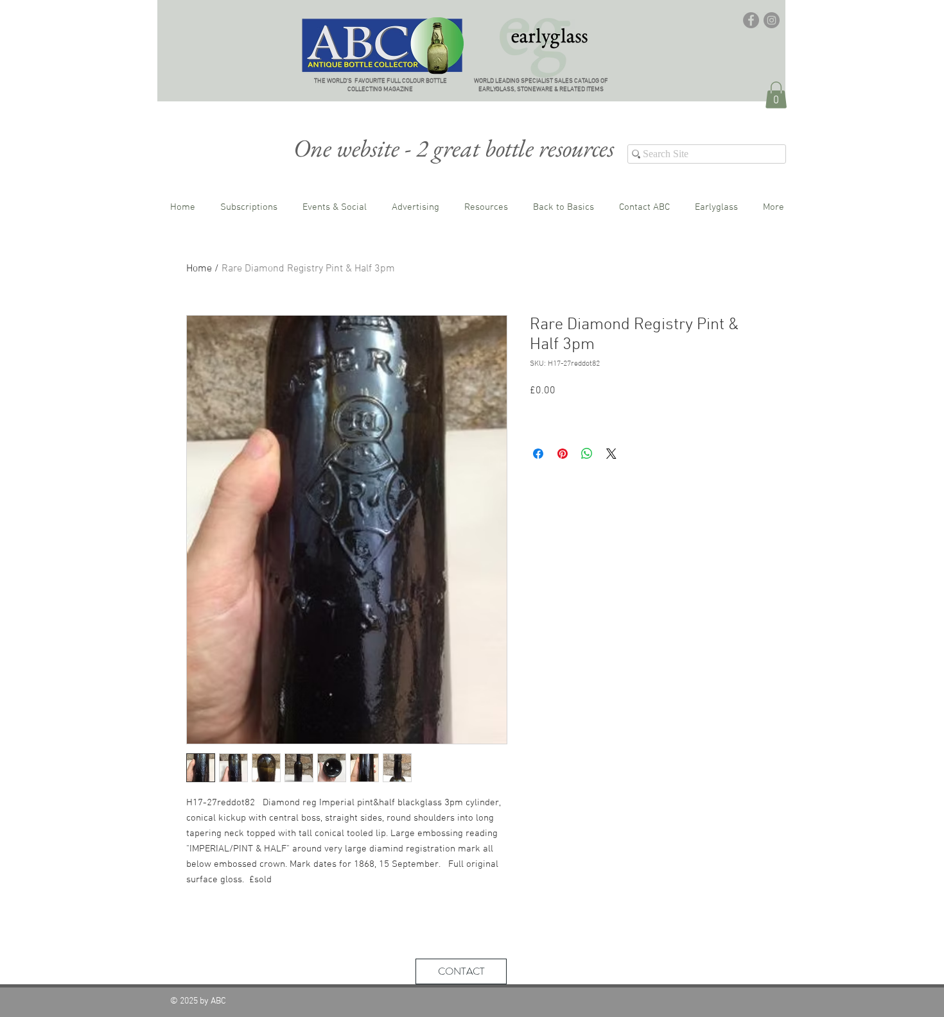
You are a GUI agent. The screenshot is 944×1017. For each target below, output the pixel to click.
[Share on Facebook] (538, 453)
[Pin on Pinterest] (562, 453)
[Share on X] (611, 453)
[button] (776, 94)
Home (199, 268)
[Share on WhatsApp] (587, 453)
